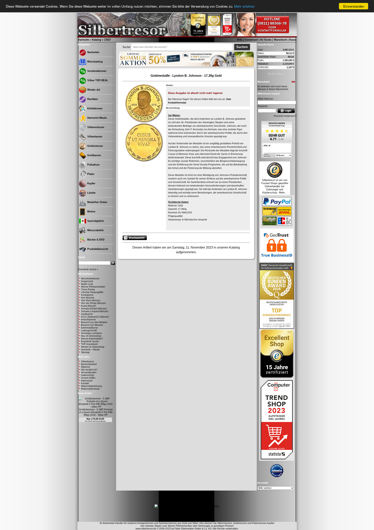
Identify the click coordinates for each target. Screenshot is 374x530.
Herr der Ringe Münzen (93, 303)
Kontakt (85, 383)
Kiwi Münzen (87, 297)
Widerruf (85, 367)
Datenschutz (87, 375)
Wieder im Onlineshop (92, 347)
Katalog (96, 39)
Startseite (83, 39)
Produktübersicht (97, 249)
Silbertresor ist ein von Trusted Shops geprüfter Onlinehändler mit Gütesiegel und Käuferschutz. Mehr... (274, 186)
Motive (90, 211)
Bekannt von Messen (92, 325)
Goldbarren (93, 155)
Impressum (87, 380)
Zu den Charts (275, 73)
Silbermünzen (95, 127)
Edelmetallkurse (89, 327)
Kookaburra (87, 295)
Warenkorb (280, 39)
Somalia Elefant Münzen (94, 308)
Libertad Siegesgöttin (92, 292)
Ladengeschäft (89, 330)
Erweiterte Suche (90, 341)
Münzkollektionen (90, 278)
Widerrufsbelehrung (91, 386)
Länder (91, 192)
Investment (251, 39)
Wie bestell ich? (89, 369)
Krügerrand (87, 281)
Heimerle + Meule (90, 349)
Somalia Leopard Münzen (94, 311)
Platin (90, 174)
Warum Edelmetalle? (92, 338)
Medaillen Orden (96, 202)
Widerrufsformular (90, 388)
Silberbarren (94, 136)
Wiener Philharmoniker (93, 286)
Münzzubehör (95, 230)
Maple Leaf (87, 284)
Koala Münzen (88, 306)
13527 (107, 39)
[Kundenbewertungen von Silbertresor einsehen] (276, 157)
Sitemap (85, 352)
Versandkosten (89, 372)
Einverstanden (353, 6)
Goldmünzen (94, 145)
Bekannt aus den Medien (94, 322)
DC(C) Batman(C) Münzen (95, 316)
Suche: (127, 47)
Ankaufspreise (88, 319)
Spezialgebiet (95, 220)
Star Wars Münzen (90, 300)
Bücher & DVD (95, 239)
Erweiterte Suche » (88, 269)
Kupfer (90, 183)
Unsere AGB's (88, 378)
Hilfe (239, 39)
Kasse (292, 39)
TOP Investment (89, 344)
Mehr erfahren (244, 6)
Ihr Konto (266, 39)
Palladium (93, 164)
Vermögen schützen (91, 333)
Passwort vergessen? (285, 116)
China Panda (88, 289)
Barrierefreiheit (89, 364)
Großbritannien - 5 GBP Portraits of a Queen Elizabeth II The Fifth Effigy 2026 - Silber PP (96, 412)
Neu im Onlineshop (91, 336)
